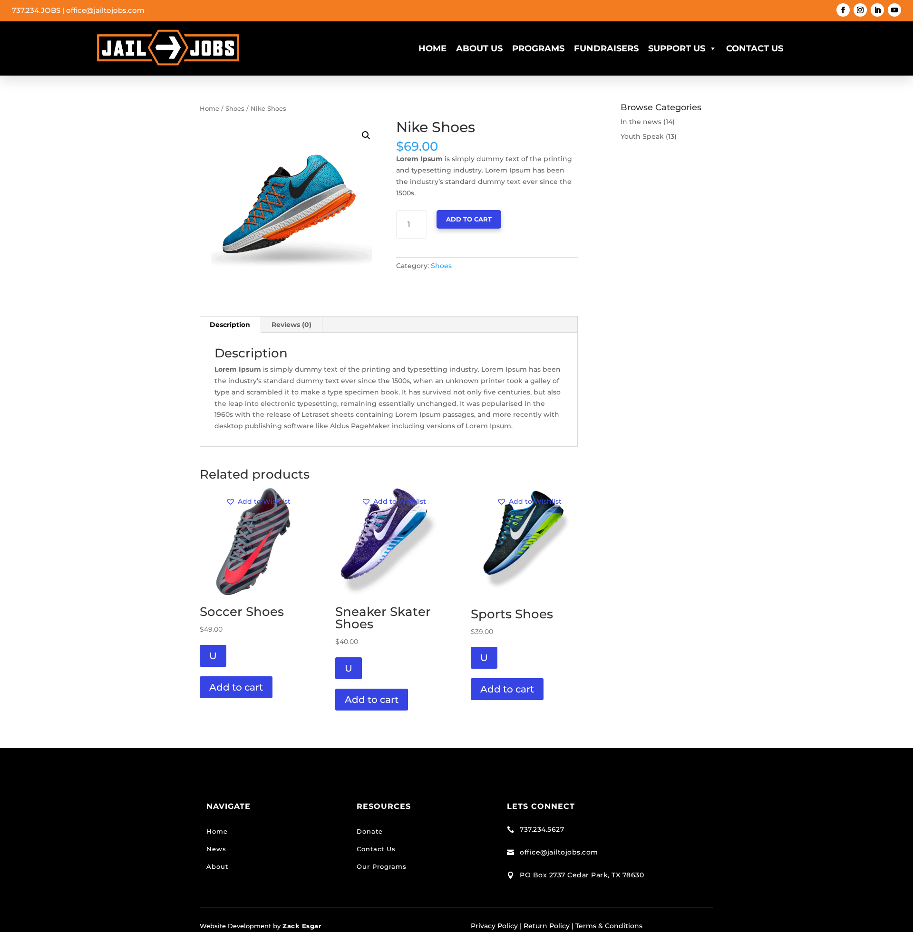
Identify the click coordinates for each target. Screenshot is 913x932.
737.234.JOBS (36, 10)
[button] (366, 135)
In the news (641, 121)
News (216, 849)
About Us (479, 48)
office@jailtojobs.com (105, 10)
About (217, 866)
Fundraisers (606, 48)
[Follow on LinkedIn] (877, 10)
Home (432, 48)
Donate (370, 831)
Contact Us (754, 48)
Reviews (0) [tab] (291, 324)
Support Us (676, 48)
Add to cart (469, 219)
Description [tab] (230, 324)
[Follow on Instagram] (860, 10)
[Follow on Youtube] (894, 10)
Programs (538, 48)
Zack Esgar (301, 926)
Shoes (234, 108)
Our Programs (382, 866)
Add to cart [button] (236, 687)
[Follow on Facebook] (843, 10)
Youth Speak (642, 136)
